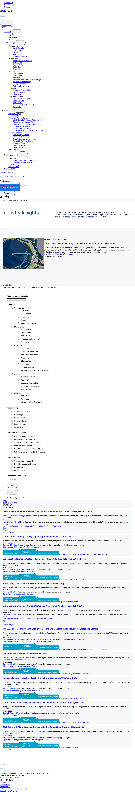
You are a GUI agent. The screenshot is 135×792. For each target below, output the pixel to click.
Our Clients (12, 37)
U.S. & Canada (18, 48)
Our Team (12, 35)
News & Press (9, 169)
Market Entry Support (21, 135)
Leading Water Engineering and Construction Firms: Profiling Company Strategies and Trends (47, 511)
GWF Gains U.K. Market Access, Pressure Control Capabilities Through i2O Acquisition (44, 727)
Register (3, 11)
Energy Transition (19, 84)
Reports (16, 116)
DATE (5, 501)
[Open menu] (16, 31)
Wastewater (17, 75)
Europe (15, 52)
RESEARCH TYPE (10, 503)
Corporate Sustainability (22, 90)
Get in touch (52, 287)
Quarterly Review (20, 421)
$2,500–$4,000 (9, 532)
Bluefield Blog (13, 165)
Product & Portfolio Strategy (23, 141)
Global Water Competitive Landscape (27, 124)
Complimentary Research (23, 461)
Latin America (18, 50)
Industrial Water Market (21, 126)
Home (4, 200)
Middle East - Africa (35, 526)
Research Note (20, 424)
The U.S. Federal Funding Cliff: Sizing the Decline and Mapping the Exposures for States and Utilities (50, 629)
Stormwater (17, 77)
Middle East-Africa (20, 56)
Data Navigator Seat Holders (25, 464)
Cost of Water (18, 65)
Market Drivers (19, 327)
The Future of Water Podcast (24, 160)
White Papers (18, 147)
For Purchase (19, 467)
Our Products (9, 110)
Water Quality (18, 63)
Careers (11, 39)
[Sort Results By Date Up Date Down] (16, 498)
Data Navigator (10, 5)
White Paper (19, 427)
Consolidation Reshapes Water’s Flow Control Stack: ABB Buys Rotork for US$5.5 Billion (44, 559)
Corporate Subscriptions (17, 118)
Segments (18, 346)
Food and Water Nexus (29, 352)
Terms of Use (5, 787)
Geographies (19, 308)
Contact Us (8, 3)
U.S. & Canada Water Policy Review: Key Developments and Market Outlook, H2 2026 (43, 702)
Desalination (17, 107)
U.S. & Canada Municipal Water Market (27, 120)
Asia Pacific (17, 54)
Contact (3, 173)
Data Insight (18, 415)
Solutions (17, 393)
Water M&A (17, 94)
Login (10, 11)
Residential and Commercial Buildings (27, 80)
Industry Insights (14, 114)
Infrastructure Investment (22, 61)
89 (10, 749)
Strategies (18, 374)
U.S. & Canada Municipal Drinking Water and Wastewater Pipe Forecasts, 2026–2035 (43, 606)
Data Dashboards (19, 151)
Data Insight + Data (59, 239)
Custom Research (15, 133)
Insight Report (19, 418)
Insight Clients (19, 470)
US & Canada (26, 314)
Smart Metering (18, 101)
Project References (20, 145)
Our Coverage (9, 43)
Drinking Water (18, 73)
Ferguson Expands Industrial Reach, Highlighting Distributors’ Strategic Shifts (40, 678)
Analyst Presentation (22, 411)
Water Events (13, 167)
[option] (67, 253)
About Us (7, 32)
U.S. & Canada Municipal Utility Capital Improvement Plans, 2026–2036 (79, 243)
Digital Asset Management (23, 98)
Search (7, 7)
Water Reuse (17, 103)
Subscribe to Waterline (8, 791)
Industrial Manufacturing (22, 82)
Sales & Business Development (24, 139)
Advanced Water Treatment (23, 105)
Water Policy (17, 69)
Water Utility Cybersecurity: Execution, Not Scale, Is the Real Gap (33, 583)
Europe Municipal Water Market (24, 122)
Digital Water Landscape (22, 128)
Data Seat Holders (100, 555)
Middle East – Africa (28, 323)
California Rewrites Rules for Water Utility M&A (25, 653)
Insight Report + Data (11, 522)
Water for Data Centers (21, 86)
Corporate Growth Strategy (23, 143)
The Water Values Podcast (23, 162)
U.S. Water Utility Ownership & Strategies (28, 130)
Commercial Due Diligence (23, 137)
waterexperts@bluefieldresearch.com (14, 789)
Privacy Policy (5, 785)
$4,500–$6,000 (9, 625)
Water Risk (17, 67)
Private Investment (20, 92)
